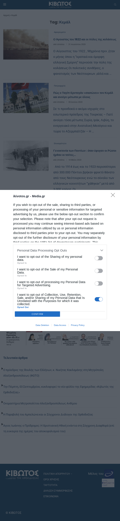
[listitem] (60, 250)
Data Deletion (42, 325)
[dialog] (60, 260)
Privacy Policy (78, 325)
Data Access (60, 325)
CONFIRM (37, 314)
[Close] (114, 196)
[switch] (99, 258)
